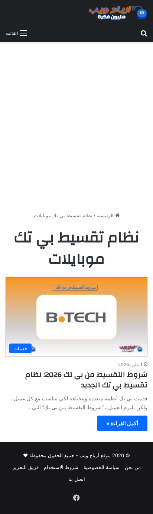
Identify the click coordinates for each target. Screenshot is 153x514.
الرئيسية (106, 215)
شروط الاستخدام (61, 467)
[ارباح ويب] (117, 12)
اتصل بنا (76, 479)
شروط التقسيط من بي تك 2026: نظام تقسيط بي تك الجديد (86, 380)
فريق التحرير (26, 467)
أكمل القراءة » (122, 423)
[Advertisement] (76, 129)
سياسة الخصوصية (102, 467)
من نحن (133, 467)
